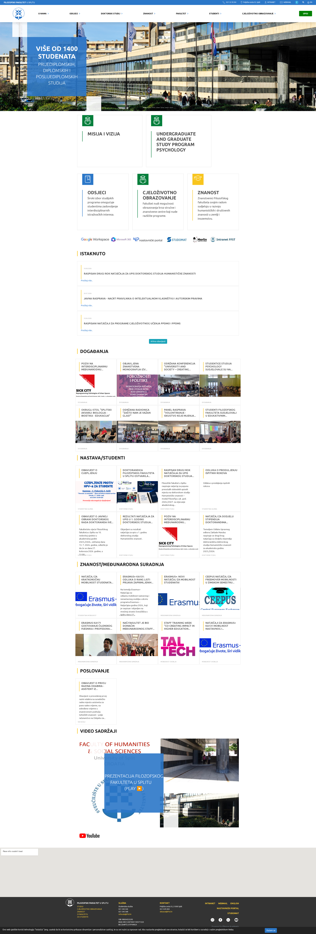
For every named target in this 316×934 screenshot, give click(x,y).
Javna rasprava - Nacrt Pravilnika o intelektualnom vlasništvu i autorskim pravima (143, 298)
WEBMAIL (287, 2)
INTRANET (271, 2)
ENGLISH (234, 903)
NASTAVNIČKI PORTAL (228, 908)
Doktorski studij (110, 13)
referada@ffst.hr (124, 914)
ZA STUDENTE (82, 917)
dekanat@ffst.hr (166, 912)
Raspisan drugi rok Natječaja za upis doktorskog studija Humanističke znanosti (140, 273)
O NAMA (42, 13)
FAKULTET (181, 13)
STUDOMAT (233, 913)
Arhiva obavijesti (158, 341)
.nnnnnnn (152, 117)
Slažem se (270, 930)
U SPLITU (19, 2)
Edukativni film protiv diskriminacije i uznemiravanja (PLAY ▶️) (134, 782)
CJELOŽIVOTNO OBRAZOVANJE (257, 13)
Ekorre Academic (231, 926)
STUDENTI (214, 13)
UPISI (305, 13)
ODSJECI (73, 13)
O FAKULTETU (82, 914)
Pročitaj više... (87, 280)
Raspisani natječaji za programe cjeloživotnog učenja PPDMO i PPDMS (132, 323)
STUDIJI (80, 906)
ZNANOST (148, 13)
